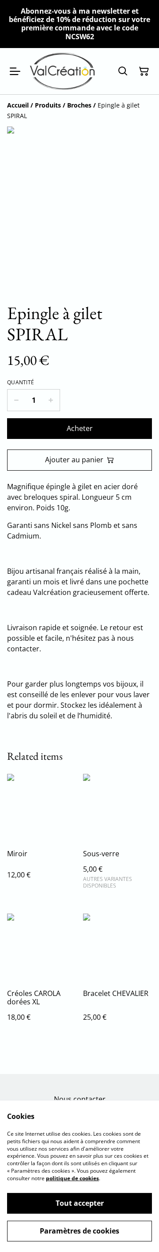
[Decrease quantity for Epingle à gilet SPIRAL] (16, 400)
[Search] (122, 71)
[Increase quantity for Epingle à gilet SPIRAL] (51, 400)
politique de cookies (72, 1178)
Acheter (80, 428)
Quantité (20, 382)
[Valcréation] (62, 71)
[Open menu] (15, 71)
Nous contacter (80, 1099)
